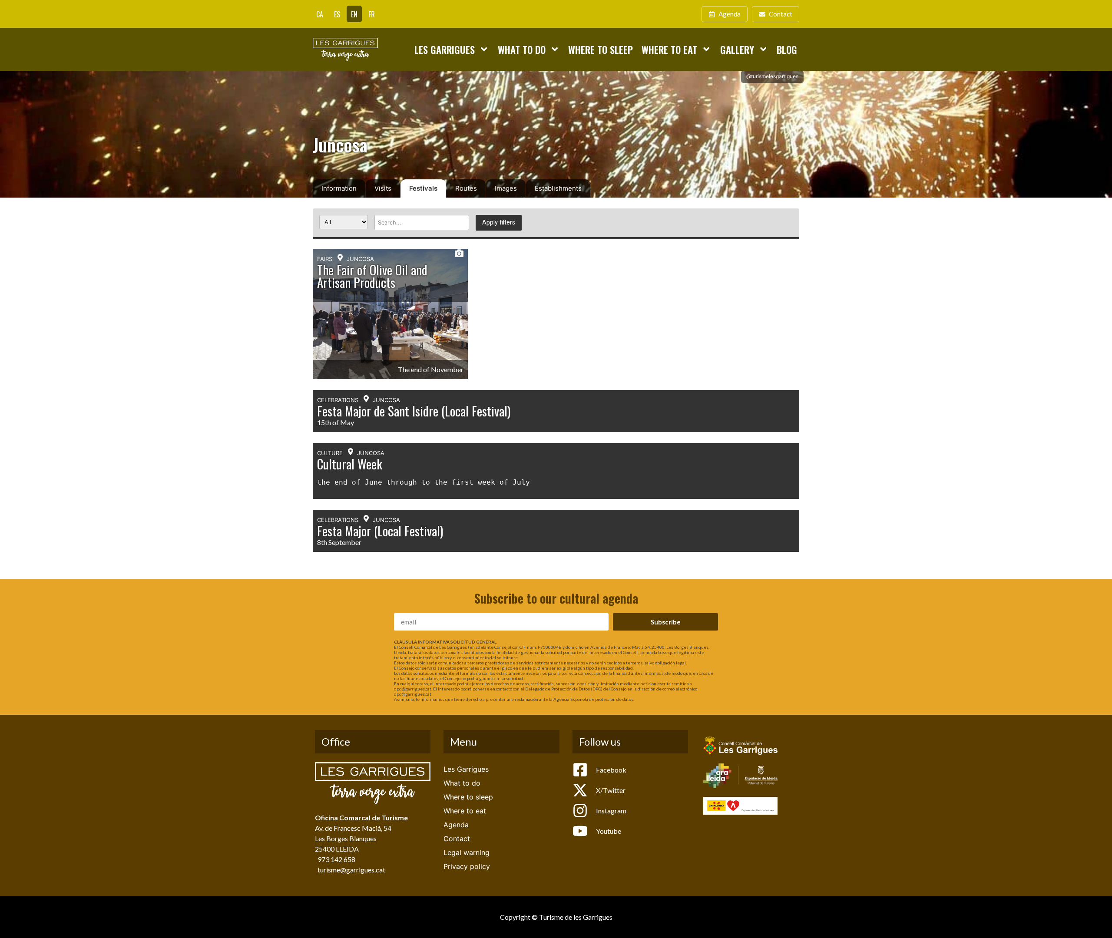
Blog (787, 49)
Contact (456, 838)
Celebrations (337, 399)
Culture (330, 452)
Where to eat (669, 49)
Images (506, 188)
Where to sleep (600, 49)
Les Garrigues (444, 49)
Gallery (737, 49)
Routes (466, 188)
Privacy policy (466, 866)
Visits (382, 188)
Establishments (558, 188)
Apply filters (498, 222)
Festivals (423, 188)
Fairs (324, 258)
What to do (522, 49)
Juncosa (360, 258)
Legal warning (466, 852)
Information (339, 188)
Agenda (456, 824)
